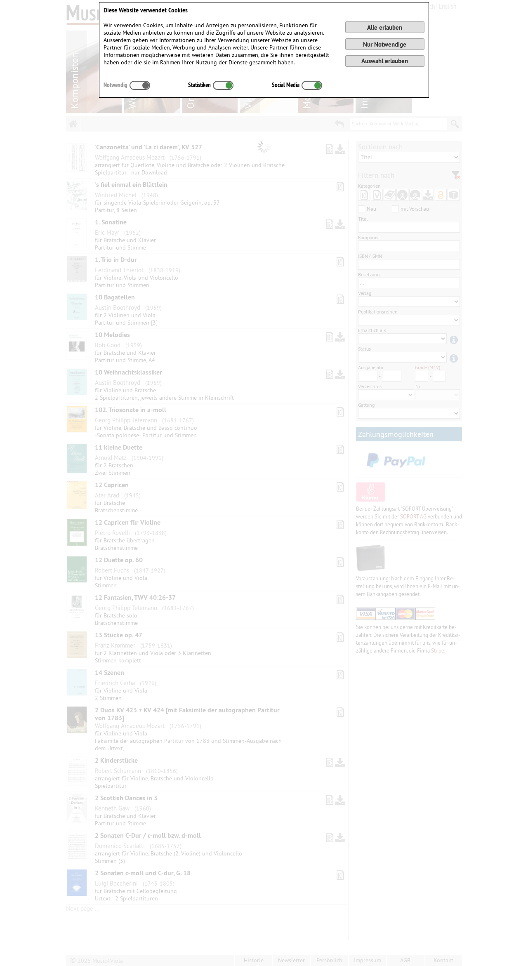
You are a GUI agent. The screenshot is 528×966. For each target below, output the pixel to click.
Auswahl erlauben (384, 61)
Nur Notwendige (384, 44)
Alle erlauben (384, 27)
